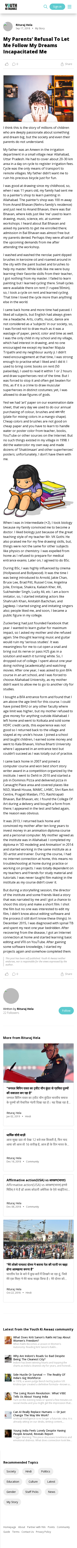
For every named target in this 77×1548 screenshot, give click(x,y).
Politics (45, 1471)
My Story (12, 1502)
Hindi (28, 1471)
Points (51, 1527)
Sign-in (57, 6)
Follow (66, 1010)
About (22, 1527)
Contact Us (28, 1531)
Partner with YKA (36, 1527)
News (51, 1492)
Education (13, 1481)
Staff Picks (31, 1492)
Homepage (10, 1527)
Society (11, 1471)
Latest (51, 1481)
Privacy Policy (43, 1531)
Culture (33, 1481)
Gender (11, 1492)
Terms (16, 1531)
